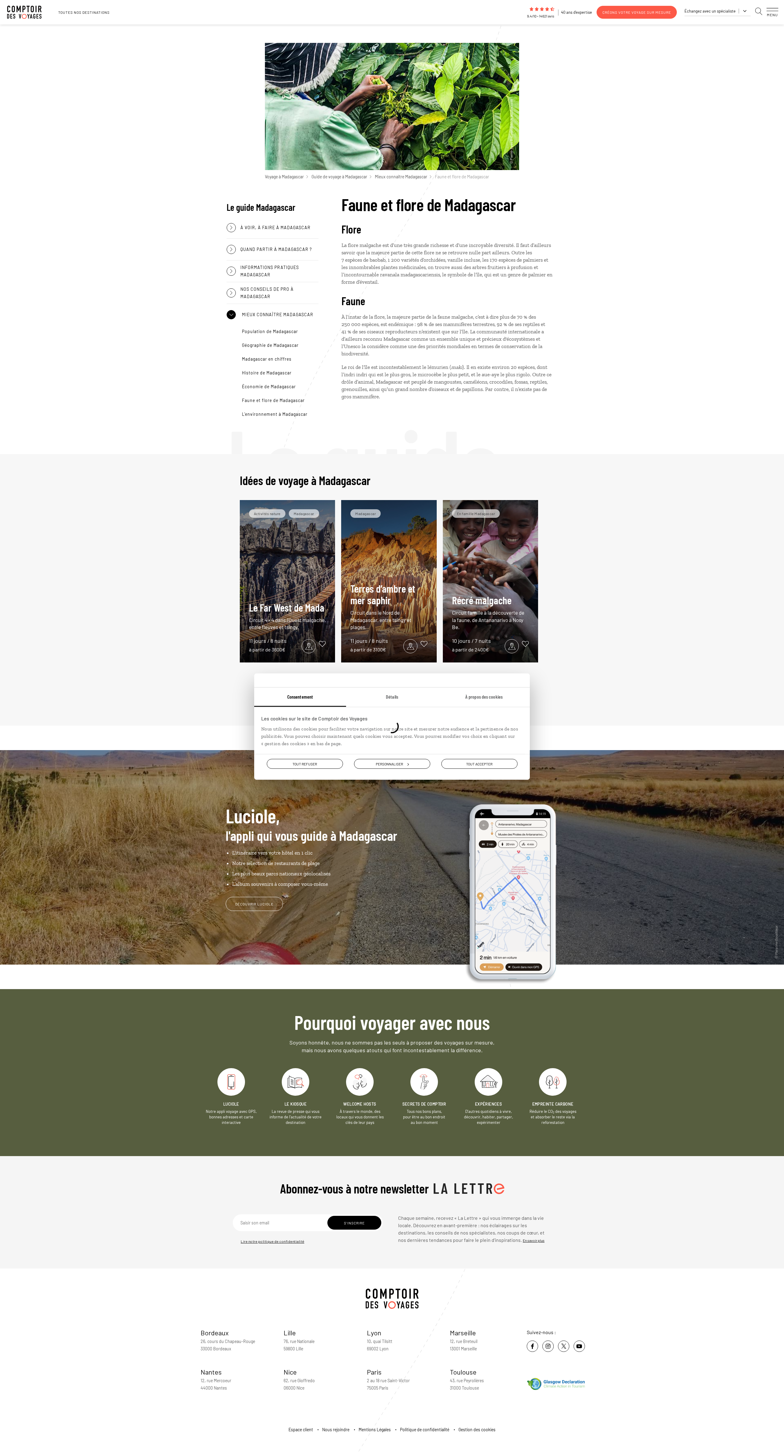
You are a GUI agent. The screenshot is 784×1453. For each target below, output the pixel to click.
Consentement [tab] (300, 697)
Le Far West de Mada (287, 615)
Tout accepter (479, 764)
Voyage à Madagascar (284, 176)
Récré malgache (488, 612)
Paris (374, 1372)
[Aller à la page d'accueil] (27, 12)
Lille (290, 1333)
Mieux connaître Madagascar (401, 176)
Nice (290, 1372)
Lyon (374, 1333)
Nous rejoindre (335, 1429)
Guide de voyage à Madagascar (339, 176)
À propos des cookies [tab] (484, 697)
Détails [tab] (392, 697)
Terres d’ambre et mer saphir (382, 606)
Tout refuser (304, 764)
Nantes (211, 1372)
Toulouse (463, 1372)
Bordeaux (215, 1333)
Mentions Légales (375, 1429)
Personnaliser (389, 764)
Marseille (463, 1333)
